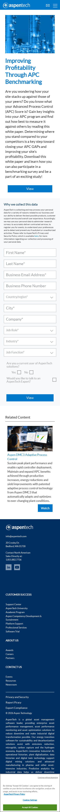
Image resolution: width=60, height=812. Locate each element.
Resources (11, 680)
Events (9, 676)
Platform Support (14, 623)
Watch (45, 508)
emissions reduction (43, 744)
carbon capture (26, 747)
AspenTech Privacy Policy (14, 794)
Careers (10, 654)
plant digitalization (38, 754)
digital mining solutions (20, 761)
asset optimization (31, 730)
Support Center (13, 604)
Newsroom (11, 684)
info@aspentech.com (16, 536)
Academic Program (15, 612)
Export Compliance (16, 707)
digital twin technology (33, 758)
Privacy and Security (17, 697)
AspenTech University (17, 608)
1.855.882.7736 (13, 559)
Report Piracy (13, 702)
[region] (30, 793)
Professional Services (16, 627)
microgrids (11, 747)
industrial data (14, 772)
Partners (10, 658)
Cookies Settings (30, 800)
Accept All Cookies (30, 807)
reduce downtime (15, 733)
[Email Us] (48, 5)
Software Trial (13, 631)
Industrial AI (47, 751)
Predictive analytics (39, 768)
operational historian (16, 754)
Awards (9, 650)
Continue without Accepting (48, 777)
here (36, 236)
